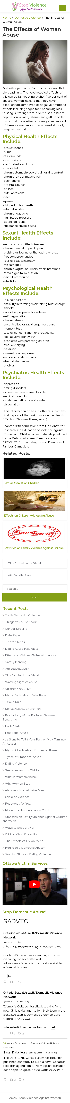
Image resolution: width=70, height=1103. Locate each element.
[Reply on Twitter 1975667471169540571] (6, 982)
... (5, 976)
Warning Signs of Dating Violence (28, 854)
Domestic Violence (28, 17)
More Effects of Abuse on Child (27, 810)
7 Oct (19, 942)
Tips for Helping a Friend (24, 563)
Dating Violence (16, 763)
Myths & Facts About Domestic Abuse (31, 750)
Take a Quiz (13, 702)
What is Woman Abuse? (21, 777)
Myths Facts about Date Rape (25, 695)
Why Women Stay (17, 783)
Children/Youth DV (18, 688)
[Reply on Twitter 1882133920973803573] (6, 1033)
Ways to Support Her (20, 827)
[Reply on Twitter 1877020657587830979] (6, 1080)
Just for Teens (15, 642)
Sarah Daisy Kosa (15, 1052)
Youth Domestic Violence (22, 615)
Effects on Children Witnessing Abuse (31, 655)
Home (7, 17)
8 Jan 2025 (51, 1053)
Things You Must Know (21, 622)
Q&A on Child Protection (22, 834)
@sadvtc (8, 942)
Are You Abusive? (19, 575)
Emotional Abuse (16, 732)
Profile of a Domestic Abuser (25, 847)
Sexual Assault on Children (23, 770)
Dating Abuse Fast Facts (21, 648)
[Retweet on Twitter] (4, 1043)
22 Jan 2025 (22, 1001)
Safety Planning (16, 662)
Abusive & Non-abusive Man (24, 790)
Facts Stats (13, 726)
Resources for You (18, 803)
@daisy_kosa (35, 1053)
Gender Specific (16, 628)
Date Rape (12, 635)
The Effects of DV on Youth (24, 841)
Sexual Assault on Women (23, 708)
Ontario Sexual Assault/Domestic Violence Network (32, 935)
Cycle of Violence (17, 797)
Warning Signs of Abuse (21, 682)
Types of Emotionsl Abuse (23, 757)
